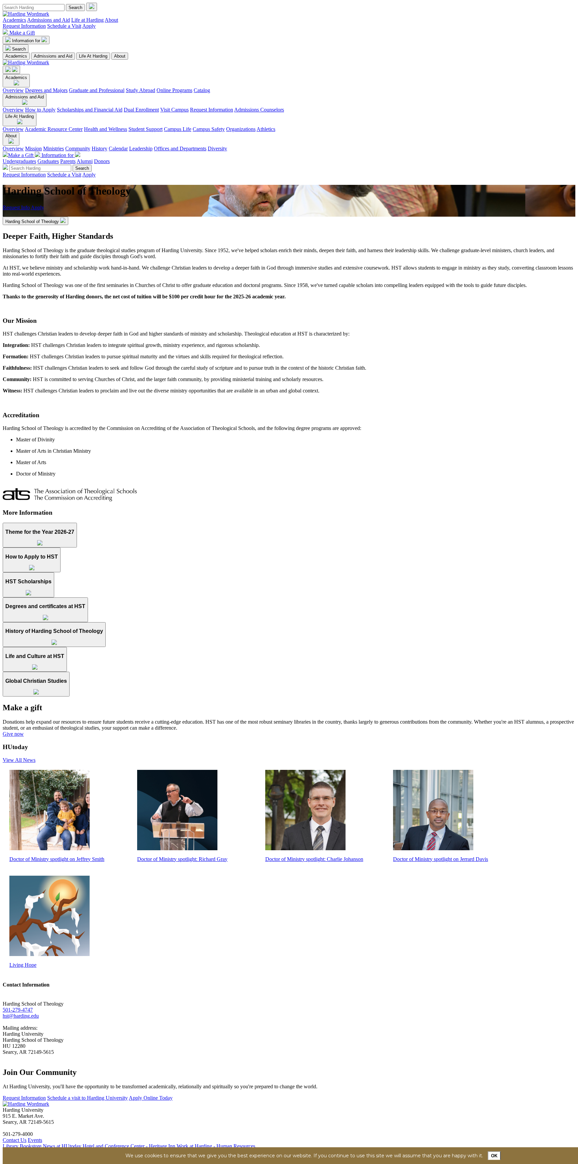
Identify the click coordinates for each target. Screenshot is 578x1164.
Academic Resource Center (54, 129)
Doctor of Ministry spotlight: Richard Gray (182, 859)
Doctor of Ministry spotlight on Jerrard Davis (440, 859)
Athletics (266, 129)
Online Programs (174, 90)
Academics (14, 20)
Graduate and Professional (96, 90)
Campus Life (177, 129)
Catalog (202, 90)
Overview (13, 90)
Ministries (53, 148)
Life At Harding (93, 56)
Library (10, 1146)
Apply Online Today (151, 1098)
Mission (33, 148)
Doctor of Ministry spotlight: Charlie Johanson (314, 859)
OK (494, 1155)
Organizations (241, 129)
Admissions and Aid (48, 20)
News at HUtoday (62, 1146)
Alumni (85, 161)
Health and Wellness (105, 129)
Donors (102, 161)
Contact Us (14, 1140)
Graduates (48, 161)
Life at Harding (87, 20)
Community (77, 148)
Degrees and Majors (46, 90)
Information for (26, 40)
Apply (89, 26)
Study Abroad (140, 90)
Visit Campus (174, 110)
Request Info (16, 207)
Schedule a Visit (64, 26)
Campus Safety (209, 129)
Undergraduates (19, 161)
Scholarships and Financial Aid (89, 110)
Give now (13, 734)
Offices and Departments (180, 148)
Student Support (145, 129)
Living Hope (22, 965)
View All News (19, 760)
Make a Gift (22, 32)
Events (35, 1140)
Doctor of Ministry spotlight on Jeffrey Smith (56, 859)
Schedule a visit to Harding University (87, 1098)
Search (19, 49)
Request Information (24, 26)
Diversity (217, 148)
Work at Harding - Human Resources (216, 1146)
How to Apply (40, 110)
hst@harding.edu (21, 1016)
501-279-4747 (18, 1010)
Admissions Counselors (259, 110)
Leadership (141, 148)
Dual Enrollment (141, 110)
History (99, 148)
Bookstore (30, 1146)
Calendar (118, 148)
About (111, 20)
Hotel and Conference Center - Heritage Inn (129, 1146)
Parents (68, 161)
